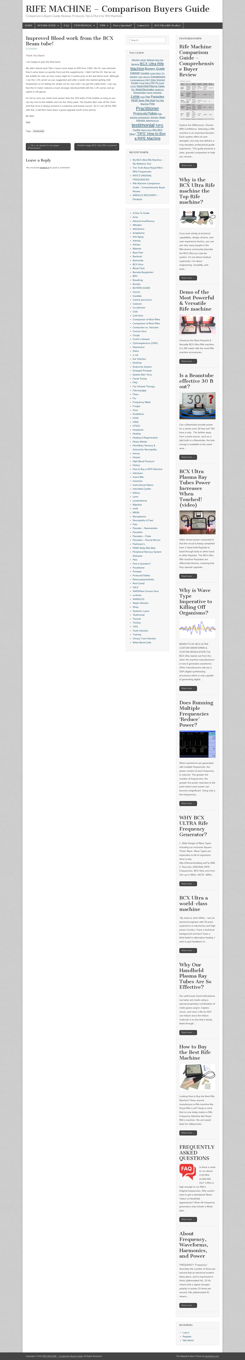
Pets (152, 103)
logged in (44, 167)
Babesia (150, 60)
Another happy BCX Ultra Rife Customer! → (97, 146)
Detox (153, 80)
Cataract (137, 303)
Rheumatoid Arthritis (143, 579)
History (136, 465)
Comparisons (158, 76)
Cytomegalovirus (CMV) (140, 80)
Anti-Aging (138, 236)
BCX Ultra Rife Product (167, 25)
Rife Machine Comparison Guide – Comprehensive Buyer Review (149, 187)
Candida (144, 73)
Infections (138, 473)
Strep (135, 607)
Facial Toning (144, 83)
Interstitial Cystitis (142, 488)
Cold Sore (138, 315)
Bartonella (138, 260)
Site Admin (188, 1340)
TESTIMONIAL (83, 25)
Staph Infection (140, 603)
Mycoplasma (139, 516)
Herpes (150, 93)
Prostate (137, 571)
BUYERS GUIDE (47, 25)
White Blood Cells (142, 642)
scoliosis (137, 595)
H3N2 (136, 422)
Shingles (154, 117)
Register (187, 1336)
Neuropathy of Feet (143, 520)
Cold (140, 77)
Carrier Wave (155, 73)
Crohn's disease (141, 339)
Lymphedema (140, 500)
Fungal (136, 406)
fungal (161, 83)
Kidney (136, 492)
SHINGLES (138, 599)
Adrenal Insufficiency (143, 221)
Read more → (188, 165)
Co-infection (139, 307)
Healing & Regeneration (145, 437)
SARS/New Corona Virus (146, 591)
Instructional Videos (143, 485)
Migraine (137, 504)
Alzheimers (138, 229)
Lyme (135, 96)
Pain (147, 96)
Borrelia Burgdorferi (143, 272)
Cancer (135, 73)
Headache (138, 429)
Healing (137, 433)
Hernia (136, 453)
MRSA (136, 512)
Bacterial (135, 64)
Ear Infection (139, 359)
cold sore (146, 77)
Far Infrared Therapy (144, 386)
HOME (28, 25)
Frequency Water (142, 402)
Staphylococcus (152, 121)
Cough (136, 335)
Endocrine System (142, 366)
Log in (186, 1332)
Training (137, 634)
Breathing (138, 280)
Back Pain (159, 60)
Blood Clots (139, 268)
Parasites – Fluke (142, 536)
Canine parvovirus (142, 299)
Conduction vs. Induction (146, 327)
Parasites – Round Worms (146, 540)
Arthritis (137, 240)
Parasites (157, 96)
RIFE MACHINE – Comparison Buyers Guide (118, 9)
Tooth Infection (140, 630)
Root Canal (138, 583)
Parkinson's (139, 544)
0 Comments (31, 48)
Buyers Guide (155, 69)
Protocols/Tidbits (145, 113)
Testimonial (138, 614)
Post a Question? (122, 25)
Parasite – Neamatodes (145, 528)
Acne (135, 217)
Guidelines (138, 414)
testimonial (38, 131)
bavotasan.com (212, 1356)
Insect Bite (138, 477)
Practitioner (147, 108)
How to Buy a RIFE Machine (147, 469)
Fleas (135, 394)
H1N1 (136, 418)
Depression (139, 347)
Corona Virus (139, 331)
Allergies (136, 60)
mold (142, 97)
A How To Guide (141, 213)
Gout (135, 410)
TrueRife (136, 130)
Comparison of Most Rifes (146, 319)
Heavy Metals (140, 441)
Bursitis (136, 284)
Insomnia (157, 93)
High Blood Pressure (143, 461)
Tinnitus (137, 622)
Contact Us (143, 25)
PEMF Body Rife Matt (143, 100)
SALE (135, 587)
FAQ (66, 25)
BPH (135, 276)
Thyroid (137, 618)
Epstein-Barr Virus (142, 374)
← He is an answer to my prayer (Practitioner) (43, 146)
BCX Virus (138, 264)
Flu (157, 83)
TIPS (102, 25)
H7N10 (133, 86)
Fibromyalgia (139, 390)
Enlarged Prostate (142, 370)
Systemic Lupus (141, 611)
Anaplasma (138, 233)
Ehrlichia (137, 362)
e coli (135, 355)
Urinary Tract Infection (144, 638)
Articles (143, 60)
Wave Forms (146, 130)
